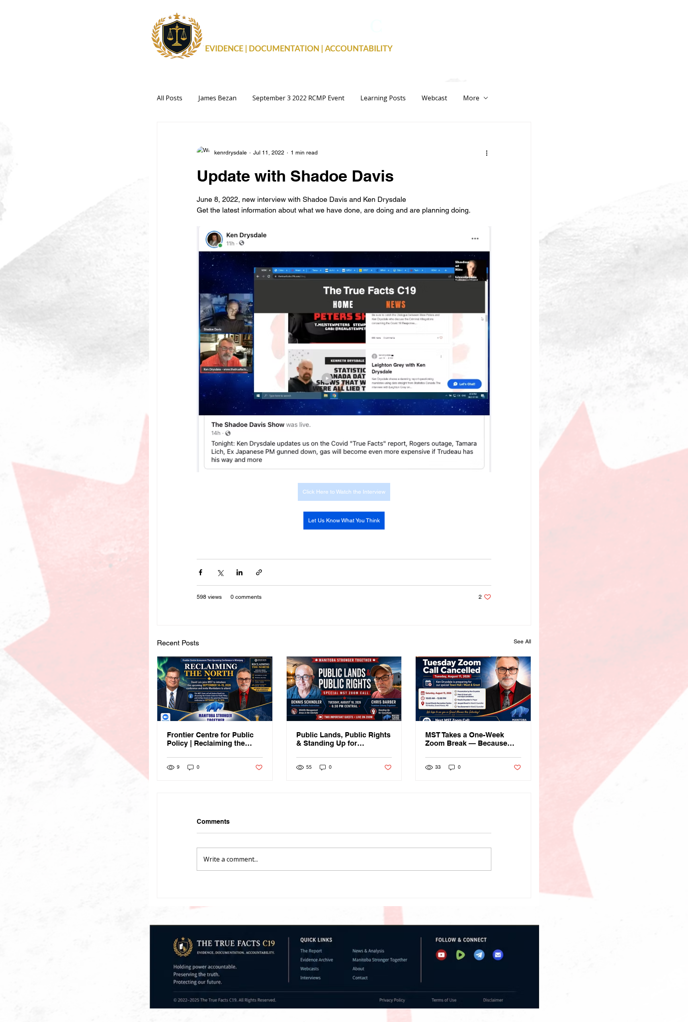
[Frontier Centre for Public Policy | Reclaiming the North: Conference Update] (214, 689)
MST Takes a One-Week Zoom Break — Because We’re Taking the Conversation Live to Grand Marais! (472, 739)
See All (522, 641)
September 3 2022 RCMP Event (298, 98)
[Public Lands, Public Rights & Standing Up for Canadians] (344, 689)
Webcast (434, 98)
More (471, 98)
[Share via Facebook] (200, 572)
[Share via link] (259, 572)
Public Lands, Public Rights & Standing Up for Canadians (343, 739)
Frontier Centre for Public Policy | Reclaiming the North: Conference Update (211, 739)
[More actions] (486, 152)
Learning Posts (383, 98)
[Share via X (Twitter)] (220, 572)
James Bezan (217, 98)
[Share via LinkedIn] (239, 572)
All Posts (169, 98)
